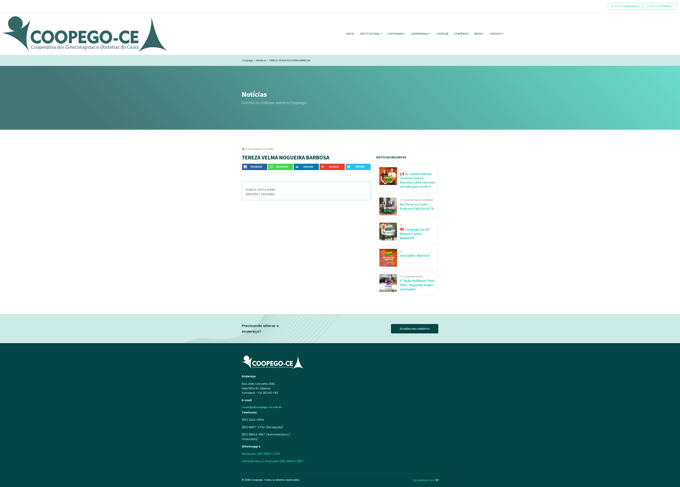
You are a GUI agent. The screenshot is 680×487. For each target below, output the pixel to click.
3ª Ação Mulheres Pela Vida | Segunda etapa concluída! (417, 284)
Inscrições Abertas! (415, 255)
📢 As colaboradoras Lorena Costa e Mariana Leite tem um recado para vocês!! (417, 180)
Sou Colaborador (626, 6)
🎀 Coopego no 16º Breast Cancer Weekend (415, 233)
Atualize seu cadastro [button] (415, 329)
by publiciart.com (424, 480)
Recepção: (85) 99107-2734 (261, 454)
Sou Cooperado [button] (661, 6)
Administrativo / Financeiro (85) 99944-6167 (272, 461)
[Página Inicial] (85, 33)
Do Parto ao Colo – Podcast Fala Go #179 (417, 206)
